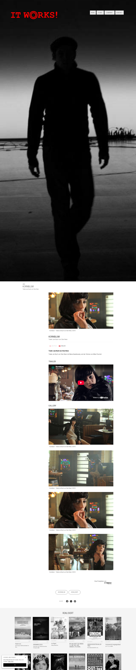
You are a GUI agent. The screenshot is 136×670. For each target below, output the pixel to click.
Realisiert (75, 592)
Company (109, 12)
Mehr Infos (10, 661)
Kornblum (62, 592)
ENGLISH (63, 346)
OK (15, 665)
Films (100, 12)
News (93, 12)
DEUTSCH (54, 346)
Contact (119, 12)
